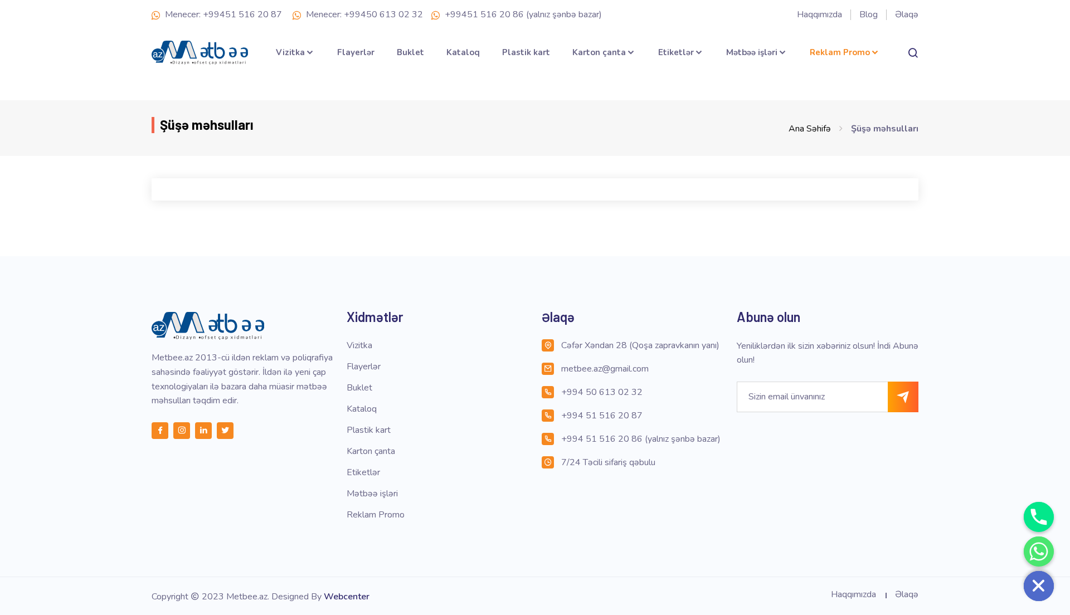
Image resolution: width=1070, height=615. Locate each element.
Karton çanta (599, 52)
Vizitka (290, 52)
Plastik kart (526, 52)
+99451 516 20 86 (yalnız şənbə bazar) (522, 14)
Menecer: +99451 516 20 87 (222, 14)
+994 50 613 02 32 (602, 392)
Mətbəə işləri (751, 52)
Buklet (410, 52)
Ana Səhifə (810, 129)
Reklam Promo (840, 52)
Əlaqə (906, 14)
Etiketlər (676, 52)
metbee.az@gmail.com (605, 369)
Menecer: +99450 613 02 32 (363, 14)
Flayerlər (355, 52)
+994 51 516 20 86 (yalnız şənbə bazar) (641, 439)
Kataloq (463, 52)
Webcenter (346, 596)
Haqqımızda (819, 14)
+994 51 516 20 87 (602, 415)
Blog (868, 14)
